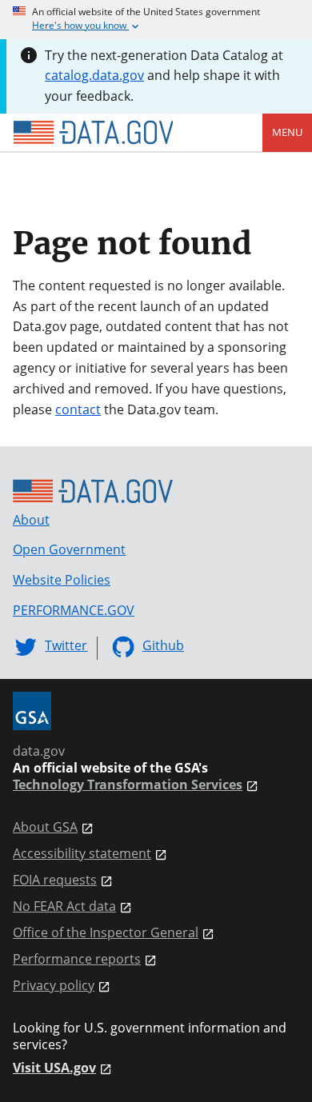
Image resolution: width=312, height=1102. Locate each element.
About (31, 520)
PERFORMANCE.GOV (73, 610)
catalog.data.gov (94, 75)
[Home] (93, 133)
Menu (287, 132)
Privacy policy (53, 985)
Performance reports (77, 959)
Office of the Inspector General (105, 932)
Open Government (69, 549)
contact (78, 409)
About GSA (45, 827)
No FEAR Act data (64, 906)
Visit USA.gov (54, 1068)
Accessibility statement (82, 853)
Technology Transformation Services (127, 785)
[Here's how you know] (156, 19)
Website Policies (61, 580)
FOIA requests (55, 880)
